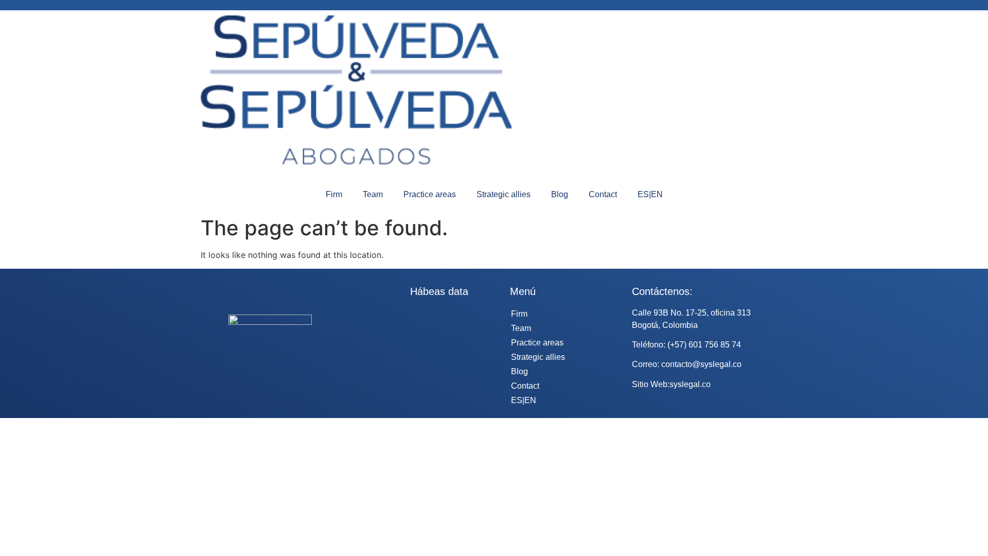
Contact (603, 194)
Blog (559, 194)
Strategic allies (504, 194)
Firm (334, 194)
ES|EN (650, 194)
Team (373, 194)
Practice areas (429, 194)
